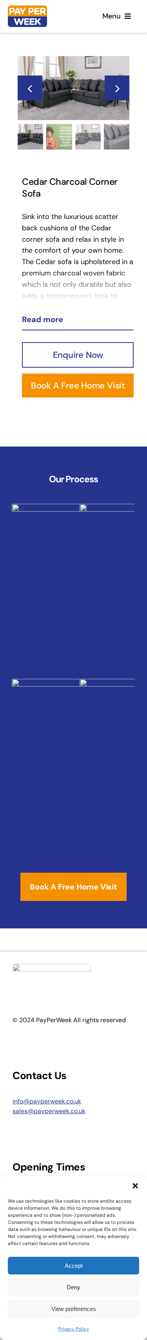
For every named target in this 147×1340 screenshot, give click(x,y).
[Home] (39, 16)
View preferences (73, 1308)
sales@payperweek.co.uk (49, 1111)
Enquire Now (78, 355)
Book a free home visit (78, 385)
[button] (135, 1186)
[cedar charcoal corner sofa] (73, 88)
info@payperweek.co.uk (47, 1101)
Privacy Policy (73, 1329)
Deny (73, 1287)
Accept (74, 1265)
